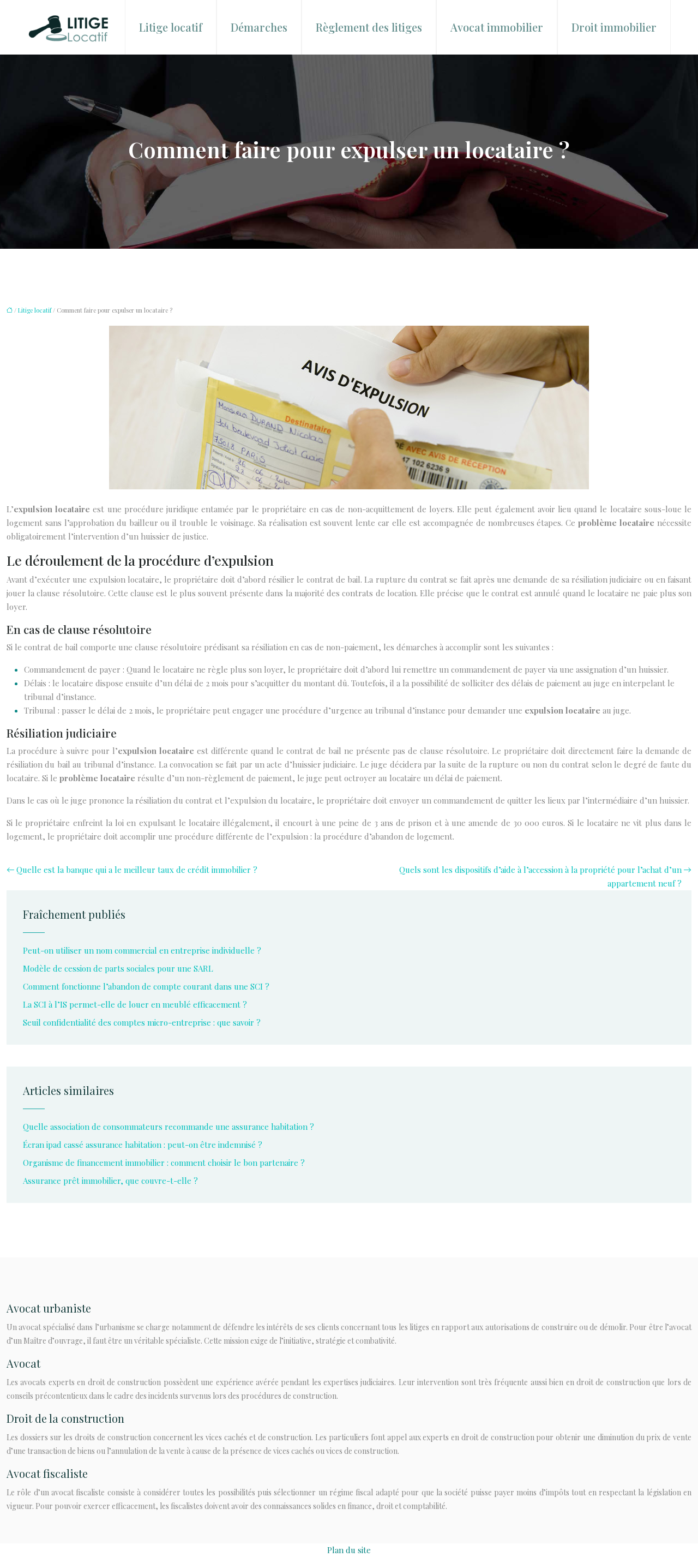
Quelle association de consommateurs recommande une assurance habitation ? (168, 1126)
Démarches (259, 27)
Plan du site (349, 1549)
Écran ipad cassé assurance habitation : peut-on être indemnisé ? (142, 1144)
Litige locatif (170, 27)
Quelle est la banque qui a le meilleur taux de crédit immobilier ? (136, 869)
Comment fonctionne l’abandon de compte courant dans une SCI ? (146, 986)
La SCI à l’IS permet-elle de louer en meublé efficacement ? (135, 1004)
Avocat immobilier (496, 27)
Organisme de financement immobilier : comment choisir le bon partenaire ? (164, 1162)
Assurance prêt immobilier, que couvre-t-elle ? (110, 1180)
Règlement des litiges (369, 27)
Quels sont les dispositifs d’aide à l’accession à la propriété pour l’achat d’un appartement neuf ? (540, 876)
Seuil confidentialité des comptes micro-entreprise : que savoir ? (142, 1022)
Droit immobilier (614, 27)
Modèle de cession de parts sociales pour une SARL (118, 968)
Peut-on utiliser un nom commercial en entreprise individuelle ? (142, 950)
